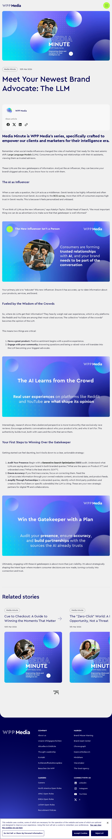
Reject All (99, 833)
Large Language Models (20, 155)
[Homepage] (16, 732)
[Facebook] (8, 124)
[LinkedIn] (20, 124)
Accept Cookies (80, 833)
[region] (56, 828)
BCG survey (59, 196)
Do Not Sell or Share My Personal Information (23, 833)
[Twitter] (14, 124)
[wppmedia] (13, 5)
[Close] (108, 823)
